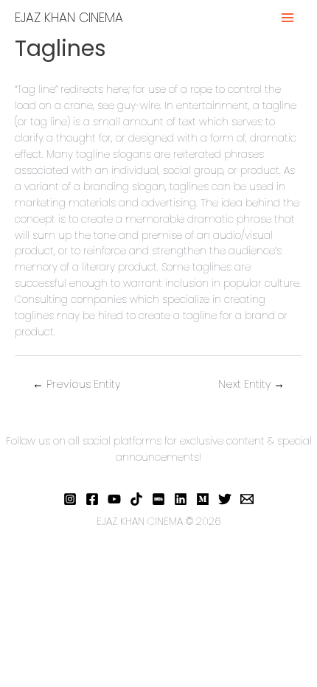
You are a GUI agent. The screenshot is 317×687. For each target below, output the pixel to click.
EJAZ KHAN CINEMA (69, 18)
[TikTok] (136, 499)
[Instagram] (70, 499)
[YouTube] (114, 499)
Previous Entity (76, 384)
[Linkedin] (180, 499)
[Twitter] (224, 499)
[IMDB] (158, 499)
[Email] (247, 499)
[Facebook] (92, 499)
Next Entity (251, 384)
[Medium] (202, 499)
